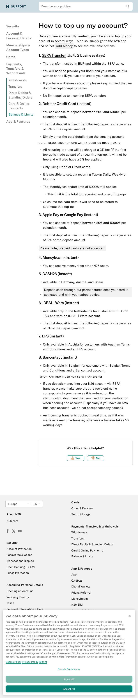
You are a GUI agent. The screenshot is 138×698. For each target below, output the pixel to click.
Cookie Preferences (69, 669)
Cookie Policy (13, 661)
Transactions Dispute (20, 561)
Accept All (69, 688)
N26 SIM (77, 604)
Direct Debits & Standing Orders (92, 544)
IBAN (90, 71)
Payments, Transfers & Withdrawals (15, 68)
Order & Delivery (82, 508)
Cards (10, 57)
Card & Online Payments (87, 550)
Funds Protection (17, 573)
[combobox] (86, 6)
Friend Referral (81, 592)
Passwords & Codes (19, 555)
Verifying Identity (17, 597)
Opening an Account (19, 591)
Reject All (68, 679)
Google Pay (73, 214)
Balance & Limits (20, 114)
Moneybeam (53, 257)
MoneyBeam (79, 598)
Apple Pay (50, 214)
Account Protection (19, 549)
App (74, 574)
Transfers (15, 86)
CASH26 (49, 273)
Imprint (43, 661)
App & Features (18, 121)
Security (12, 26)
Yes (75, 458)
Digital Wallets (80, 586)
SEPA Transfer (54, 55)
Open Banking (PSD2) (20, 567)
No (95, 458)
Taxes (10, 603)
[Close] (130, 616)
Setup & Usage (81, 514)
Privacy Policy (30, 661)
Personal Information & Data (24, 609)
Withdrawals (17, 80)
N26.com (12, 521)
